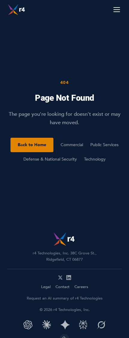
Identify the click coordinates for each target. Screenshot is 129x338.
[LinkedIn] (68, 277)
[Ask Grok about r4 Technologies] (101, 324)
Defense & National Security (50, 159)
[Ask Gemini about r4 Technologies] (65, 324)
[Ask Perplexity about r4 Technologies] (83, 324)
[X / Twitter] (60, 277)
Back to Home (32, 145)
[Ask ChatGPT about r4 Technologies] (27, 324)
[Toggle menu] (117, 9)
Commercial (72, 145)
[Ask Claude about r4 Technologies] (46, 324)
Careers (81, 287)
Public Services (104, 145)
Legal (46, 287)
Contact (63, 287)
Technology (95, 159)
